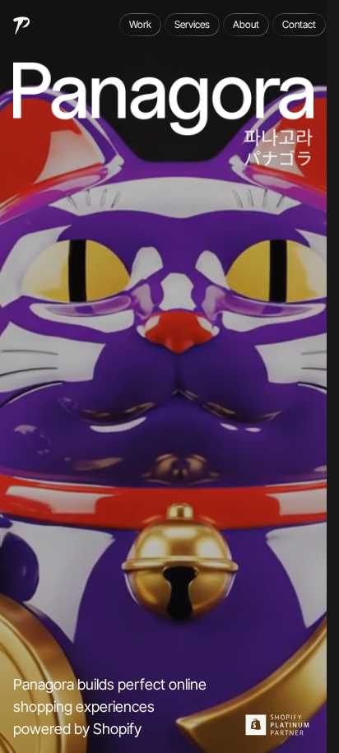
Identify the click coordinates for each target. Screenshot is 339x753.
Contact (299, 24)
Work (140, 24)
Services (192, 24)
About (246, 24)
